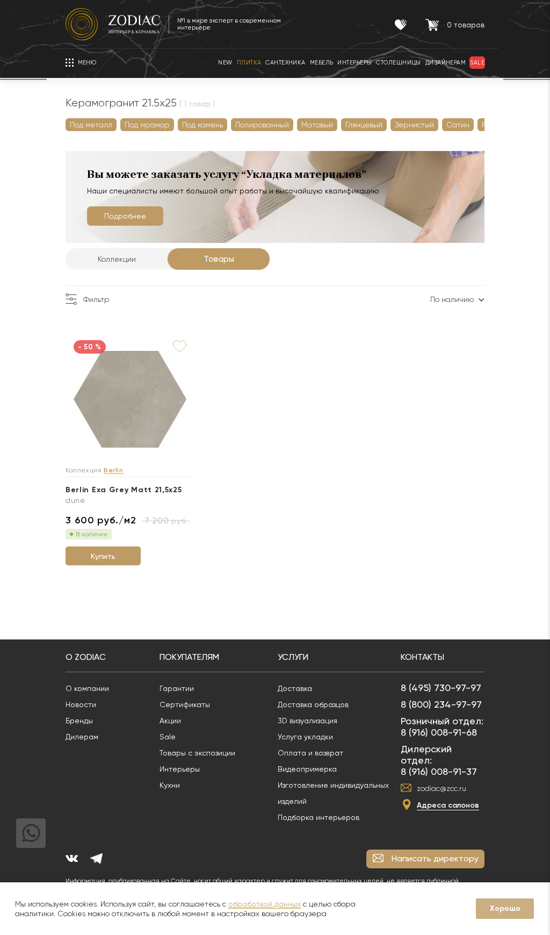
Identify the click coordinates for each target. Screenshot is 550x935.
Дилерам (82, 736)
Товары (219, 259)
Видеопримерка (307, 769)
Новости (81, 704)
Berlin (114, 470)
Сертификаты (185, 704)
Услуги (293, 657)
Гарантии (177, 688)
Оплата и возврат (310, 753)
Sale (168, 736)
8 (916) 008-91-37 (439, 771)
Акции (170, 720)
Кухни (170, 785)
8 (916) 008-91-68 (439, 732)
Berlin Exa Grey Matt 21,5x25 (124, 489)
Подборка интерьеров (318, 817)
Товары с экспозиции (197, 753)
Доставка (295, 688)
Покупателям (189, 657)
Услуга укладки (305, 736)
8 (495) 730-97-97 (441, 687)
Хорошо (505, 908)
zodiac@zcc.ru (441, 788)
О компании (87, 688)
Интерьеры (180, 769)
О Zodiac (86, 657)
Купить (103, 556)
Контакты (422, 657)
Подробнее (125, 216)
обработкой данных (264, 904)
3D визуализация (307, 720)
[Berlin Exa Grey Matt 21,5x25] (130, 400)
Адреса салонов (448, 805)
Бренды (79, 720)
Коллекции (117, 259)
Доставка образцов (313, 704)
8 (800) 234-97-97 (441, 704)
